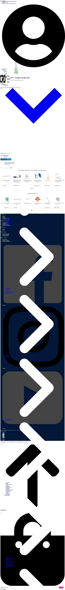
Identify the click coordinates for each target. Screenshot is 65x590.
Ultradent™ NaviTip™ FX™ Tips (47, 203)
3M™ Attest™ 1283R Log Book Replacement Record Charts (27, 181)
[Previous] (1, 180)
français (5, 71)
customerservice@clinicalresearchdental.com (9, 1)
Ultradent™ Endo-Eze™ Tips (7, 203)
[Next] (64, 180)
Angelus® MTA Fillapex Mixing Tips (37, 203)
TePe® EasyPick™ (48, 180)
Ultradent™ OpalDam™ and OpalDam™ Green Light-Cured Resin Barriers (17, 181)
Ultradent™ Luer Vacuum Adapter (6, 180)
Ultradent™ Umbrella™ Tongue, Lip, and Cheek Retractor (58, 181)
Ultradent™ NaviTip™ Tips (57, 203)
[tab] (3, 159)
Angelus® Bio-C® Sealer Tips (27, 203)
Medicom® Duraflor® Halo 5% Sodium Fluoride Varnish (38, 181)
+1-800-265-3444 (5, 2)
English (5, 70)
